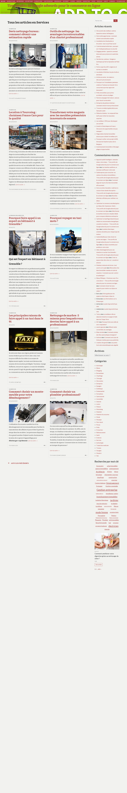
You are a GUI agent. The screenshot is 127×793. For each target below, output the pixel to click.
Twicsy (98, 314)
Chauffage (99, 376)
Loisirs (72, 1)
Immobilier (57, 1)
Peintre (113, 516)
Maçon (116, 506)
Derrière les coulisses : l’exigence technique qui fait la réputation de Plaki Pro (107, 61)
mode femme (102, 512)
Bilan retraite (100, 332)
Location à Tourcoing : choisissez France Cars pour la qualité (26, 115)
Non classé (99, 422)
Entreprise (20, 1)
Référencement (100, 432)
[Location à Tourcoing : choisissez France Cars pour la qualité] (27, 137)
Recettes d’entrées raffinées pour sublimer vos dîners (107, 198)
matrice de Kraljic (108, 506)
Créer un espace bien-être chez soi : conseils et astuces (107, 260)
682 (99, 569)
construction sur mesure (102, 480)
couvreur (114, 480)
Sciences (112, 1)
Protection (99, 430)
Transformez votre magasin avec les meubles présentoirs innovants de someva (68, 115)
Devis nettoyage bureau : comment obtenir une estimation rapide (24, 34)
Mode (93, 1)
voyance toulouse (101, 526)
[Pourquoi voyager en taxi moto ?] (68, 240)
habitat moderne (99, 493)
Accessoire (99, 466)
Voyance (98, 453)
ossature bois (114, 512)
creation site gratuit (102, 342)
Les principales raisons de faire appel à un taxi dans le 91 (26, 318)
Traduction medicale (102, 445)
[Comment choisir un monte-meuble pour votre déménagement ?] (27, 413)
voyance (115, 523)
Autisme (98, 337)
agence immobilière (101, 469)
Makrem (55, 224)
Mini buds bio (113, 509)
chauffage (100, 477)
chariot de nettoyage (68, 103)
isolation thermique (102, 500)
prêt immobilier (114, 520)
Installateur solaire (112, 494)
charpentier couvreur (111, 475)
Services (13, 28)
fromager (99, 486)
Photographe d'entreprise (101, 517)
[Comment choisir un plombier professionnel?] (68, 412)
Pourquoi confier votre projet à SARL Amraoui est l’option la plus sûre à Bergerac (107, 141)
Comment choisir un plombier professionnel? (65, 393)
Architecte (100, 472)
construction (113, 477)
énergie (107, 529)
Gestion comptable (112, 486)
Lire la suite (13, 93)
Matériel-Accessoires (102, 414)
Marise (55, 40)
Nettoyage (22, 98)
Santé (106, 1)
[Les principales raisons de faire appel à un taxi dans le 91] (27, 339)
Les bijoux (99, 506)
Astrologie (99, 365)
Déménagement (112, 483)
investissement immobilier (107, 497)
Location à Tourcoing (29, 189)
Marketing (86, 1)
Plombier (63, 455)
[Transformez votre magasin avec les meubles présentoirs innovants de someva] (68, 137)
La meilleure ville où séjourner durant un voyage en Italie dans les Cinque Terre (106, 316)
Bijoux (3, 1)
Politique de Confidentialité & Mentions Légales (16, 12)
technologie (121, 1)
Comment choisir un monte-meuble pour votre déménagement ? (26, 394)
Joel (13, 227)
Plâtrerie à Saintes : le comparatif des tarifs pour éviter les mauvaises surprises (107, 115)
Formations (38, 1)
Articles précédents (20, 463)
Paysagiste (101, 516)
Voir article (99, 564)
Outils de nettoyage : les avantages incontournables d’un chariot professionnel (67, 34)
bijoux (116, 472)
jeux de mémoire (102, 504)
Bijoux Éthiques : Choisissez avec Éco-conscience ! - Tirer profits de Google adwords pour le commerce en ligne (107, 280)
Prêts (98, 427)
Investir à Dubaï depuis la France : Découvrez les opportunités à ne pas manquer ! (107, 128)
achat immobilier (112, 466)
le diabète (114, 504)
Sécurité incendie (101, 523)
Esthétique (29, 1)
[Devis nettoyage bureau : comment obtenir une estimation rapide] (27, 55)
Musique (99, 1)
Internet (66, 1)
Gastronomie (48, 1)
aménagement (114, 469)
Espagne (98, 386)
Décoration (99, 381)
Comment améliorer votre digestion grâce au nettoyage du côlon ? (106, 556)
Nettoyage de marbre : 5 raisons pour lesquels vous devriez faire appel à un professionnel (66, 320)
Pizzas (98, 425)
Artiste (109, 472)
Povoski (14, 40)
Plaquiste (98, 520)
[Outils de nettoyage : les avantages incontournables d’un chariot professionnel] (68, 56)
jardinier (114, 500)
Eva (13, 325)
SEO (97, 322)
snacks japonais (101, 327)
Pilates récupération (113, 517)
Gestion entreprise (107, 489)
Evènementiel (100, 391)
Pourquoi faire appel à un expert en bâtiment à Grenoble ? (25, 221)
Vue (97, 456)
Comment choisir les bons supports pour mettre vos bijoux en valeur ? (106, 288)
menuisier (101, 509)
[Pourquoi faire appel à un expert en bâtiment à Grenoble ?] (27, 243)
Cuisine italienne (100, 483)
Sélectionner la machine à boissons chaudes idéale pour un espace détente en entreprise (107, 213)
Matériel (99, 412)
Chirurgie (99, 378)
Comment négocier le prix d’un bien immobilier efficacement (107, 182)
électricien (113, 526)
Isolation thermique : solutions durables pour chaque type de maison (107, 231)
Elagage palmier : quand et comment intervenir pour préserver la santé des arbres (107, 54)
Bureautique (11, 1)
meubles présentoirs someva (72, 208)
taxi (19, 382)
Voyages (98, 450)
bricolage (99, 475)
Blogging (99, 370)
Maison (79, 1)
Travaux (98, 448)
